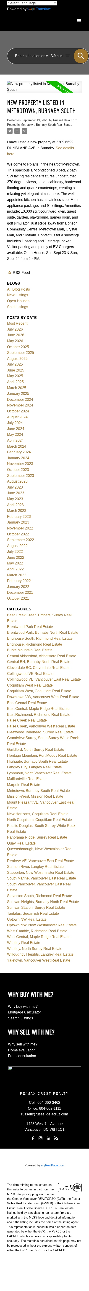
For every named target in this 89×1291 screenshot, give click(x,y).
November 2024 (20, 405)
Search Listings (20, 1018)
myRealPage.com (53, 1165)
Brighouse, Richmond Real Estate (34, 644)
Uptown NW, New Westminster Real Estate (42, 925)
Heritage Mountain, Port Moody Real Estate (42, 755)
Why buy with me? (23, 1006)
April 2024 (15, 440)
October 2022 (18, 534)
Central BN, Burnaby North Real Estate (38, 662)
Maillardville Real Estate (27, 779)
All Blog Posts (18, 289)
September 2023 (20, 476)
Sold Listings (17, 307)
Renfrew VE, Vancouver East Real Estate (40, 861)
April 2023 (15, 505)
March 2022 (16, 575)
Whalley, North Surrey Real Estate (34, 949)
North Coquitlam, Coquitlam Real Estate (39, 820)
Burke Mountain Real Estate (29, 650)
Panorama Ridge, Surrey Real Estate (37, 837)
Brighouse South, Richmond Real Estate (40, 638)
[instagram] (40, 1138)
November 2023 (20, 464)
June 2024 (15, 429)
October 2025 (18, 347)
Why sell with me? (22, 1044)
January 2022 (18, 587)
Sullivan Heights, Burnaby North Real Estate (43, 902)
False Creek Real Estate (27, 720)
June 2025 (15, 370)
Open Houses (18, 301)
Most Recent (17, 323)
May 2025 (15, 376)
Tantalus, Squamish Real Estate (33, 913)
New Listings (17, 295)
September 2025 (20, 353)
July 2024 (15, 423)
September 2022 (20, 540)
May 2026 (15, 341)
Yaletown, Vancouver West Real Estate (38, 960)
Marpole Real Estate (23, 785)
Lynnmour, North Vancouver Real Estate (39, 773)
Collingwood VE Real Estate (30, 674)
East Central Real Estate (27, 703)
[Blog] (56, 1138)
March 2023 (16, 511)
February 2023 (19, 517)
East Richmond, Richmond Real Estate (38, 714)
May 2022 (15, 563)
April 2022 (15, 569)
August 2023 (17, 481)
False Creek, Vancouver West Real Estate (41, 726)
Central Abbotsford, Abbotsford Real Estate (41, 656)
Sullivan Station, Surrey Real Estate (36, 907)
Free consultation (22, 1056)
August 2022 (17, 546)
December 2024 (20, 399)
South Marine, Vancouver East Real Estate (41, 878)
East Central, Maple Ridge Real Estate (38, 709)
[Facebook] (32, 1138)
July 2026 (15, 329)
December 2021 (20, 592)
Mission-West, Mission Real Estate (35, 796)
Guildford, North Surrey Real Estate (35, 749)
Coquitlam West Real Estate (30, 685)
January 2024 (18, 458)
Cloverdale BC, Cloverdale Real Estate (39, 668)
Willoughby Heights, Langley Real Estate (40, 954)
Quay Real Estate (21, 843)
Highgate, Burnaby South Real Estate (37, 761)
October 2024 (18, 411)
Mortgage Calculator (24, 1012)
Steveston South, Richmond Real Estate (39, 896)
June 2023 (15, 493)
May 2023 (15, 499)
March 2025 (16, 388)
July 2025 (15, 364)
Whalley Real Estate (23, 943)
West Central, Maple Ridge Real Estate (39, 937)
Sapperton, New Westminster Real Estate (40, 872)
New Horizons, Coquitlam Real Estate (37, 814)
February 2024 (19, 452)
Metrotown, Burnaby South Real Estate (46, 124)
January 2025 (18, 394)
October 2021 (18, 598)
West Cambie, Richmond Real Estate (37, 931)
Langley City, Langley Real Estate (34, 767)
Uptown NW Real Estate (27, 919)
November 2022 (20, 528)
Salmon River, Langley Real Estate (35, 867)
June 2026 (15, 335)
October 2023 (18, 470)
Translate (43, 9)
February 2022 (19, 581)
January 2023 (18, 522)
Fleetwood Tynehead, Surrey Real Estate (40, 732)
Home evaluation (22, 1050)
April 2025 (15, 382)
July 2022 (15, 551)
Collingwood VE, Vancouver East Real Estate (44, 679)
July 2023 (15, 487)
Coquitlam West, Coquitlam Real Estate (39, 691)
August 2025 (17, 359)
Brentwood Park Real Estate (30, 627)
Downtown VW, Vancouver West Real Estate (43, 697)
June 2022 (15, 557)
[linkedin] (48, 1138)
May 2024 (15, 434)
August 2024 (17, 417)
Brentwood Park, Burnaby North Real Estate (42, 632)
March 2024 (16, 446)
